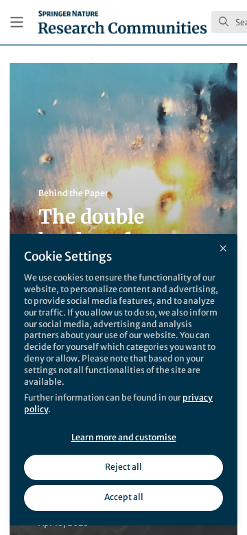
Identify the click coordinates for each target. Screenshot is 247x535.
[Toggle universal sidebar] (17, 22)
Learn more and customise (123, 437)
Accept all (123, 497)
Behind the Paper (73, 193)
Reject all (123, 467)
